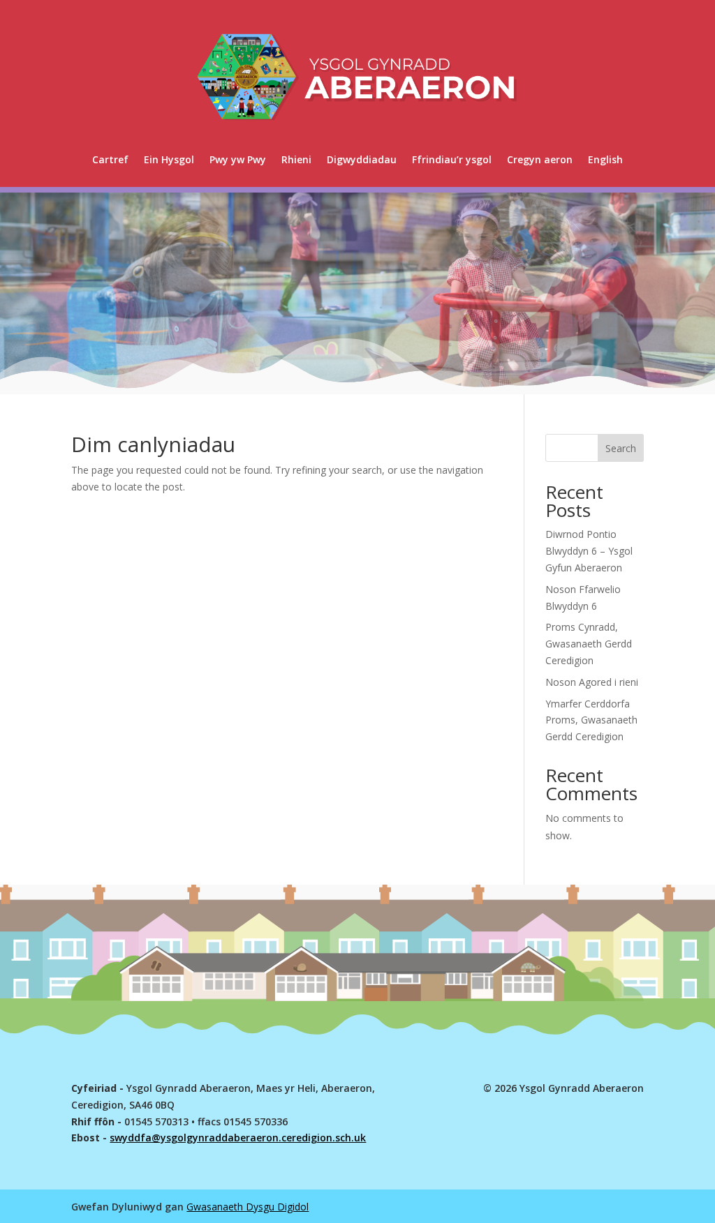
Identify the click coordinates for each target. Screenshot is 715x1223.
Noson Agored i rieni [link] (591, 682)
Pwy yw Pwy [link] (237, 159)
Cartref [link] (110, 159)
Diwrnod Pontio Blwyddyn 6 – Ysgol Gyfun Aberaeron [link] (589, 550)
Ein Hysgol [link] (169, 159)
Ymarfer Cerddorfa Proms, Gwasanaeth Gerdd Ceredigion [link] (591, 720)
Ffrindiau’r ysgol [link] (452, 159)
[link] (605, 159)
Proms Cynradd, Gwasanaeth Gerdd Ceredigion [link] (588, 643)
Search (620, 448)
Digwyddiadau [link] (362, 159)
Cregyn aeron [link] (540, 159)
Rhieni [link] (296, 159)
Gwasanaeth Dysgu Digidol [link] (247, 1206)
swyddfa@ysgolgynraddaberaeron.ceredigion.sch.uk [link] (238, 1137)
